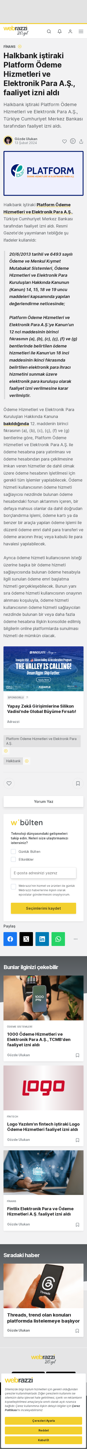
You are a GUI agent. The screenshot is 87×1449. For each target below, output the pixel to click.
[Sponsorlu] (43, 668)
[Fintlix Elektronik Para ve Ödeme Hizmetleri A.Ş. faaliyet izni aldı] (43, 1172)
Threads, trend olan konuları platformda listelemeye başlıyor (43, 1318)
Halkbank (13, 761)
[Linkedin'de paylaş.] (43, 939)
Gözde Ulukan (18, 1055)
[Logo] (16, 30)
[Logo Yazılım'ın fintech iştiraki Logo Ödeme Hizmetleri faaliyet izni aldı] (43, 1087)
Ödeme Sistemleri (19, 1026)
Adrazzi (13, 722)
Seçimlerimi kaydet (43, 908)
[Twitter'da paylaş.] (27, 939)
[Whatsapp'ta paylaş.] (60, 939)
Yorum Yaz (43, 801)
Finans (9, 47)
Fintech (12, 1116)
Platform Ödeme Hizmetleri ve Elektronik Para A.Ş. (41, 741)
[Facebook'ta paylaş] (11, 939)
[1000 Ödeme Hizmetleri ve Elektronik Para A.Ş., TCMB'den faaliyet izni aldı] (43, 998)
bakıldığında (16, 423)
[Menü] (81, 32)
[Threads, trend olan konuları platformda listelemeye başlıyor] (43, 1286)
